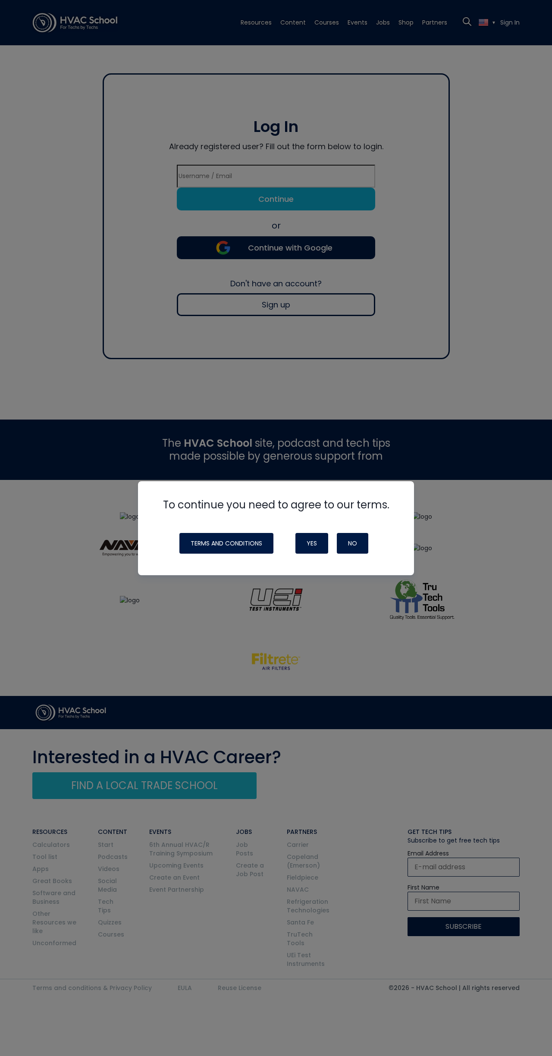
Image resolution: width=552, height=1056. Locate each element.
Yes (312, 543)
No (352, 543)
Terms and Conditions (226, 543)
